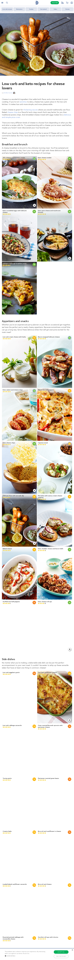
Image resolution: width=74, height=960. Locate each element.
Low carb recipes (7, 9)
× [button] (72, 950)
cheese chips (12, 112)
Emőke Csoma (8, 93)
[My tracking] (62, 3)
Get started (43, 9)
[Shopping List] (67, 3)
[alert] (37, 954)
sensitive (23, 102)
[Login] (72, 3)
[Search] (7, 3)
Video (55, 9)
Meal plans (19, 9)
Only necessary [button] (61, 956)
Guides (31, 9)
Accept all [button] (61, 952)
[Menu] (2, 3)
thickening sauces (30, 110)
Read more (26, 953)
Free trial (54, 2)
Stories (67, 9)
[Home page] (37, 3)
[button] (26, 956)
